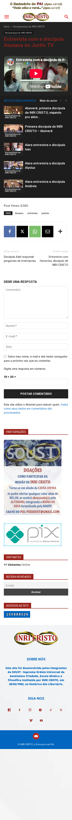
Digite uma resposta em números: (25, 368)
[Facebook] (9, 231)
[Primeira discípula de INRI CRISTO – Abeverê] (13, 131)
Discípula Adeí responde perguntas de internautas (20, 259)
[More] (60, 231)
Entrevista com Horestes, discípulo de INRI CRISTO (54, 261)
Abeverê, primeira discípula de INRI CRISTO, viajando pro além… (45, 112)
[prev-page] (60, 100)
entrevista (32, 213)
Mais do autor (48, 100)
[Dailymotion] (9, 710)
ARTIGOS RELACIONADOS (20, 100)
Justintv (45, 213)
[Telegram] (40, 710)
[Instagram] (30, 710)
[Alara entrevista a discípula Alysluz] (13, 167)
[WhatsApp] (35, 231)
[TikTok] (51, 710)
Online (17, 564)
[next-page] (66, 100)
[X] (22, 231)
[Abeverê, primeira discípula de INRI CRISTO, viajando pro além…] (13, 112)
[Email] (47, 231)
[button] (6, 17)
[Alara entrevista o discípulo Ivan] (13, 149)
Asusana (19, 213)
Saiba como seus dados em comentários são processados (36, 408)
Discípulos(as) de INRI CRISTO (29, 26)
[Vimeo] (31, 721)
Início (6, 26)
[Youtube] (41, 721)
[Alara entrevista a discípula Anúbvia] (13, 186)
